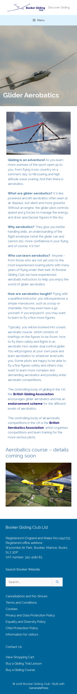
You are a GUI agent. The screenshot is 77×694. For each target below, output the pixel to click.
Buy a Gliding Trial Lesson (24, 663)
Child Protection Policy (22, 628)
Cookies (12, 609)
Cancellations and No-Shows (26, 596)
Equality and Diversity (21, 622)
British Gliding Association (33, 394)
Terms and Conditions (21, 602)
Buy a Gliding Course (20, 670)
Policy (41, 622)
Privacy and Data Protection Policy (30, 615)
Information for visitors (22, 634)
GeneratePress (38, 688)
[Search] (57, 582)
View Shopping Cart (20, 657)
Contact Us (14, 647)
